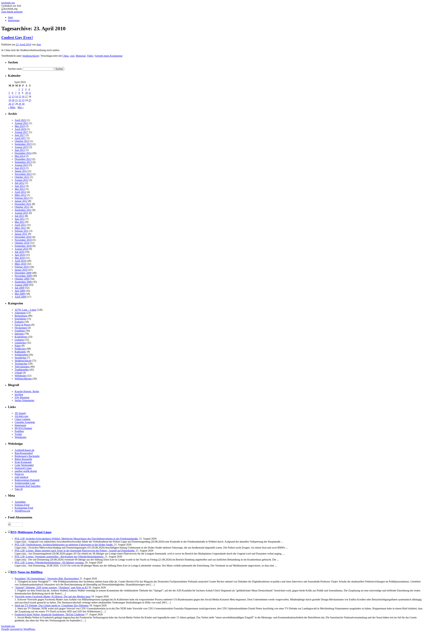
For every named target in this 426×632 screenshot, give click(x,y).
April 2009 (20, 296)
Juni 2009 (20, 290)
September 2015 (23, 144)
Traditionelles (22, 369)
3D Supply (20, 413)
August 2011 (21, 213)
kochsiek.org (8, 2)
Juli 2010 (19, 251)
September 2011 (23, 210)
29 (19, 103)
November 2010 (23, 239)
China (65, 55)
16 (23, 96)
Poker (18, 345)
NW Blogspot (22, 397)
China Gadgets (22, 419)
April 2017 (20, 138)
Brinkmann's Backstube (27, 456)
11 (29, 92)
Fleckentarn (21, 327)
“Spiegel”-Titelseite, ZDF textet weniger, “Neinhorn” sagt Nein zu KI (51, 587)
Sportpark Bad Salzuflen (27, 486)
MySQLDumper (23, 428)
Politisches (20, 348)
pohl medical (21, 477)
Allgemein (20, 312)
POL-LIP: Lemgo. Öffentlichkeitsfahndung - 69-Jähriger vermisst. (49, 562)
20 (13, 100)
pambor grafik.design (26, 471)
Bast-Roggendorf (24, 453)
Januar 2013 (21, 171)
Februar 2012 (22, 198)
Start (10, 17)
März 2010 (20, 263)
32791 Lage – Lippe (25, 309)
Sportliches (20, 357)
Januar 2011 (21, 234)
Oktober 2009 (22, 278)
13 (13, 96)
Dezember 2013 (23, 159)
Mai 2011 (20, 222)
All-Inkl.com (21, 416)
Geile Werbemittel (24, 465)
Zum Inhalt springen (12, 11)
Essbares (19, 321)
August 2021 (21, 123)
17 (26, 96)
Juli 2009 (19, 287)
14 (16, 96)
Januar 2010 (21, 269)
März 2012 (20, 195)
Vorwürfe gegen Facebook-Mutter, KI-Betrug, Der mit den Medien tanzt (53, 596)
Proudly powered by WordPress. (18, 629)
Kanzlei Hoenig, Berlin (27, 391)
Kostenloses (21, 336)
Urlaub (18, 372)
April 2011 (20, 225)
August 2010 (21, 248)
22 (19, 100)
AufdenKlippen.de (24, 450)
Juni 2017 (20, 135)
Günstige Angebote (25, 422)
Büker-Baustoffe (23, 459)
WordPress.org (22, 510)
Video (90, 55)
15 (19, 96)
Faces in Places (23, 324)
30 (23, 103)
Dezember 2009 (23, 272)
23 (23, 100)
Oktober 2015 (22, 141)
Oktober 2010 (22, 242)
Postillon (19, 431)
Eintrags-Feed (22, 504)
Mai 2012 (20, 189)
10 (26, 92)
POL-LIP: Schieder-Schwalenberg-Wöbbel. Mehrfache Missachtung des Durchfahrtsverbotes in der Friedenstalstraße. (76, 538)
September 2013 (23, 162)
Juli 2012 (19, 183)
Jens (38, 44)
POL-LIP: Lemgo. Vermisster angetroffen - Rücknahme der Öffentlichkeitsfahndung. (59, 556)
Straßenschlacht (30, 55)
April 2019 (20, 129)
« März (11, 107)
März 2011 (20, 228)
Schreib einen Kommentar (108, 55)
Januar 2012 (21, 201)
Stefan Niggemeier (24, 400)
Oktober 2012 (22, 177)
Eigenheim (20, 318)
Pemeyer (19, 474)
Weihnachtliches (23, 378)
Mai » (20, 107)
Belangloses (21, 315)
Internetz (19, 333)
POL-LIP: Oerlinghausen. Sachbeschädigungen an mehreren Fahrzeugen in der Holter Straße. (64, 544)
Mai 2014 (20, 156)
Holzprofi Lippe (23, 468)
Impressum (13, 20)
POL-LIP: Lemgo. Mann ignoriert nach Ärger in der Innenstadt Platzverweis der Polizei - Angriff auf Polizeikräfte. (75, 550)
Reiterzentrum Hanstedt (27, 480)
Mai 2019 (20, 126)
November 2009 (23, 275)
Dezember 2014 (23, 153)
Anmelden (20, 501)
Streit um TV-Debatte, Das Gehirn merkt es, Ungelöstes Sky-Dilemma (52, 605)
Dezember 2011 (23, 204)
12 (9, 96)
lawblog (19, 394)
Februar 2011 (22, 231)
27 (13, 103)
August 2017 (21, 132)
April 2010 (20, 260)
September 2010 (23, 245)
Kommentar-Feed (24, 507)
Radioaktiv (20, 351)
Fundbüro (20, 330)
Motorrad (81, 55)
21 (16, 100)
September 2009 (23, 281)
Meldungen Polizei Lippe (34, 532)
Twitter (18, 434)
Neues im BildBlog (30, 572)
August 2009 (21, 284)
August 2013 (21, 165)
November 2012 (23, 174)
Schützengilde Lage (25, 483)
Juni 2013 (20, 168)
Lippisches (20, 342)
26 (9, 103)
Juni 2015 (20, 150)
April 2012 (20, 192)
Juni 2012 (20, 186)
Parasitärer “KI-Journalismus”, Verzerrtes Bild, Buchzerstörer (47, 578)
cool (72, 55)
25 (29, 100)
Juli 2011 (19, 216)
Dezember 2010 (23, 237)
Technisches (21, 363)
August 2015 (21, 147)
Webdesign (20, 375)
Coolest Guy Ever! (17, 37)
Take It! (19, 489)
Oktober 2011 (22, 207)
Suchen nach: (15, 68)
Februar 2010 (22, 266)
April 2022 (20, 120)
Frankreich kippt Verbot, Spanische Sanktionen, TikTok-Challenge (50, 614)
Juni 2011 (20, 219)
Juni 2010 (20, 254)
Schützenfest (21, 354)
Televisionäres (22, 366)
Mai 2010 (20, 257)
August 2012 (21, 180)
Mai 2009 (20, 293)
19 (9, 100)
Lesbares (19, 339)
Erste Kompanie (23, 462)
